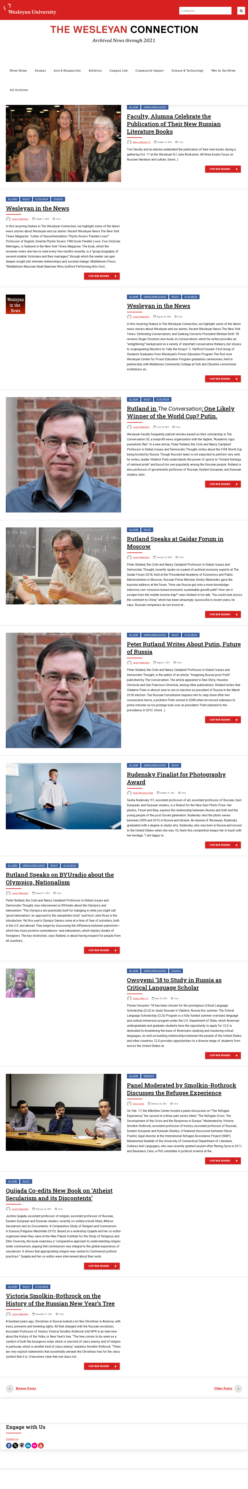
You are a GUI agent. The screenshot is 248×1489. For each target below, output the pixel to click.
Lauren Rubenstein (20, 219)
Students (58, 199)
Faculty (26, 199)
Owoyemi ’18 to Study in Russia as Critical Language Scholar (174, 983)
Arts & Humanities (67, 70)
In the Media (41, 199)
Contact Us (12, 1439)
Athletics (95, 70)
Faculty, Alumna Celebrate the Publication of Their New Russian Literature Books (174, 123)
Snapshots (149, 1076)
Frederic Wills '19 (140, 998)
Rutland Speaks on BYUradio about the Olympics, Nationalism (60, 878)
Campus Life (118, 70)
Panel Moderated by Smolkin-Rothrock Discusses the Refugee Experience (181, 1089)
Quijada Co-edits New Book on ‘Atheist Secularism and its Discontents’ (59, 1194)
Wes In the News (223, 70)
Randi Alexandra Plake (143, 793)
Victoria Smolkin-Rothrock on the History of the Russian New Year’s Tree (60, 1299)
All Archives (19, 90)
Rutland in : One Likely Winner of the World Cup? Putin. (181, 412)
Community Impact (149, 70)
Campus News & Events (155, 107)
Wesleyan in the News (37, 208)
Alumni (40, 70)
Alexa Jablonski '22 (141, 142)
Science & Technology (187, 70)
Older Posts (223, 1388)
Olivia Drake (138, 1104)
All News (133, 107)
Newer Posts (26, 1388)
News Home (18, 70)
